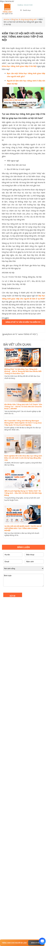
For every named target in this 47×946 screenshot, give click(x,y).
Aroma (6, 19)
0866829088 (28, 5)
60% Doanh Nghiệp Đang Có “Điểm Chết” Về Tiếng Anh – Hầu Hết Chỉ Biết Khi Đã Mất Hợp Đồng (23, 493)
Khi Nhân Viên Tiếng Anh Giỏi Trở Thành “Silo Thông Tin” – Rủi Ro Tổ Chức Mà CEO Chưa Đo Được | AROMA (23, 406)
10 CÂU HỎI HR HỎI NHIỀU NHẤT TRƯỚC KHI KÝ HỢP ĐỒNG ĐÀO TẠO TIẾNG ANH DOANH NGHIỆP (23, 528)
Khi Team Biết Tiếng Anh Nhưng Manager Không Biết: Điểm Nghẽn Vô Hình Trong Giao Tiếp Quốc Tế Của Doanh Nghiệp (23, 422)
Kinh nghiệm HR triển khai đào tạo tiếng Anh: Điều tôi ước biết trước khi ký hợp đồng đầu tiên (23, 458)
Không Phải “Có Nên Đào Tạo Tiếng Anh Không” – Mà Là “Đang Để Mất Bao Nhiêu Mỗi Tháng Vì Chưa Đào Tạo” (22, 371)
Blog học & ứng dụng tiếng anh (24, 19)
